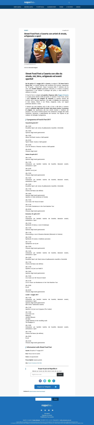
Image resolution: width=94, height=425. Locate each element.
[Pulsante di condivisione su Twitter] (44, 381)
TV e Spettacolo (40, 6)
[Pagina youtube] (52, 410)
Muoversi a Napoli (28, 6)
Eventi (26, 30)
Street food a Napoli (41, 391)
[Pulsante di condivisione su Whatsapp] (49, 381)
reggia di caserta (32, 391)
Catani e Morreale (36, 420)
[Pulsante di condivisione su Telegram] (53, 381)
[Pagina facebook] (41, 410)
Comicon (78, 6)
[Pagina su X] (49, 410)
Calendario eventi (51, 6)
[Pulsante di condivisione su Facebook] (40, 381)
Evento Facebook (32, 363)
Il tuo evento (69, 6)
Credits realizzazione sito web (65, 420)
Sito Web (39, 363)
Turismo (61, 6)
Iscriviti (60, 374)
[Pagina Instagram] (45, 410)
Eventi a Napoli (17, 6)
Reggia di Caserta (63, 95)
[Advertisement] (47, 18)
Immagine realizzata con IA (30, 64)
